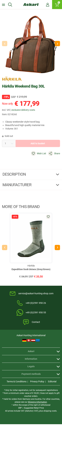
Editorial (52, 381)
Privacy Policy (37, 381)
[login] (48, 4)
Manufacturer (17, 185)
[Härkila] (12, 79)
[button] (57, 43)
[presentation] (4, 247)
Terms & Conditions (16, 381)
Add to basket (38, 143)
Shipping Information (37, 402)
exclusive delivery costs (23, 110)
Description (14, 174)
